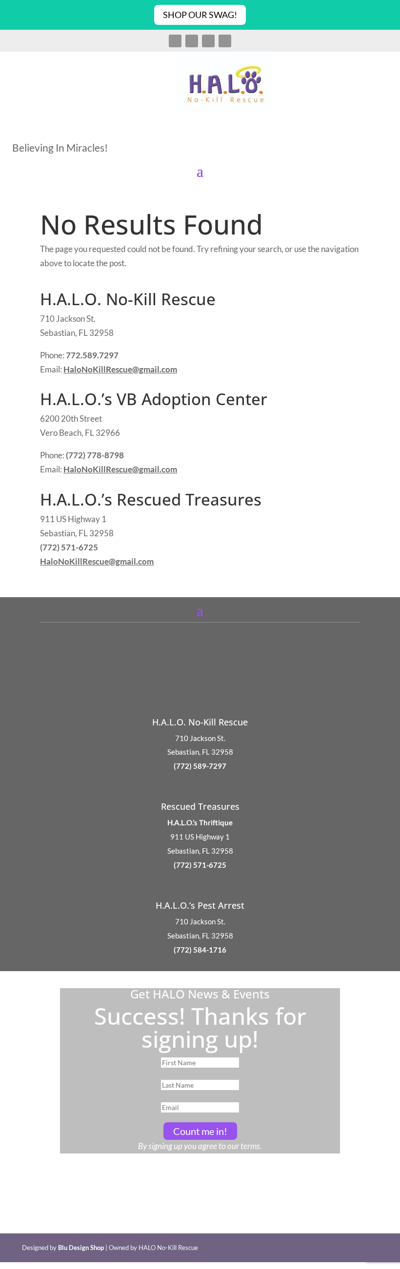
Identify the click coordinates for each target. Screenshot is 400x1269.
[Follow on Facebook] (175, 41)
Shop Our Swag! (200, 14)
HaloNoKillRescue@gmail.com (120, 369)
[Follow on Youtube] (225, 41)
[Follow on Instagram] (208, 41)
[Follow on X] (191, 41)
